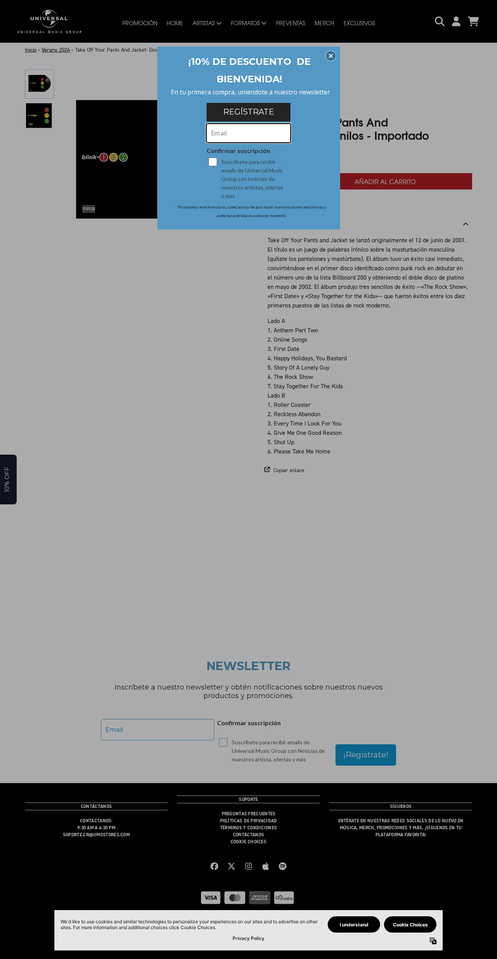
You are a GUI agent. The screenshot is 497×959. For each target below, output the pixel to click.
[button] (330, 56)
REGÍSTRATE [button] (248, 111)
